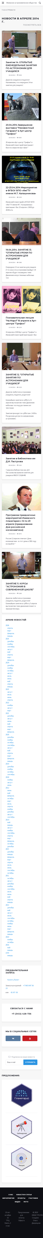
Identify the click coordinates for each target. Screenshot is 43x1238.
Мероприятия (8, 1198)
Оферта (21, 1220)
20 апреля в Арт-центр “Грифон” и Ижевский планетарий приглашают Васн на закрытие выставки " (19, 145)
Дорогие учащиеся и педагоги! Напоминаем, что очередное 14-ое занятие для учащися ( (19, 82)
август (10, 649)
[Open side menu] (3, 3)
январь (10, 636)
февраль (10, 633)
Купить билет (13, 979)
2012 (7, 788)
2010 (7, 937)
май (8, 652)
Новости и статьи (24, 1195)
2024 (7, 662)
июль (9, 676)
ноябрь (10, 644)
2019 (7, 764)
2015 (7, 849)
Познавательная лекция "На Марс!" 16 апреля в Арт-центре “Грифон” (21, 320)
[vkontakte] (13, 1038)
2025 (7, 639)
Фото (26, 1202)
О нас (10, 1195)
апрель (10, 628)
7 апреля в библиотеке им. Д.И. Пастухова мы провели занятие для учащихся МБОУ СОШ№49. (19, 472)
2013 (7, 905)
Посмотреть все (32, 25)
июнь (9, 678)
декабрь (10, 641)
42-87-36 (14, 992)
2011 (7, 875)
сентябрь (11, 647)
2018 (7, 777)
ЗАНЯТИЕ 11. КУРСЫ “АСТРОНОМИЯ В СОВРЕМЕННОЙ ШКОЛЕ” (20, 586)
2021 (7, 713)
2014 (7, 820)
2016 (7, 945)
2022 (7, 702)
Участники (33, 1198)
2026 (7, 625)
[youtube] (29, 1038)
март (9, 631)
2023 (7, 689)
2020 (7, 734)
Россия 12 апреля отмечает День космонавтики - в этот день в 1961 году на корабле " (21, 541)
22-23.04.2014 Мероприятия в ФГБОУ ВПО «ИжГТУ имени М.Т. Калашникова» (21, 190)
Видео (17, 1202)
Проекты (21, 1198)
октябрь (10, 671)
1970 (7, 953)
